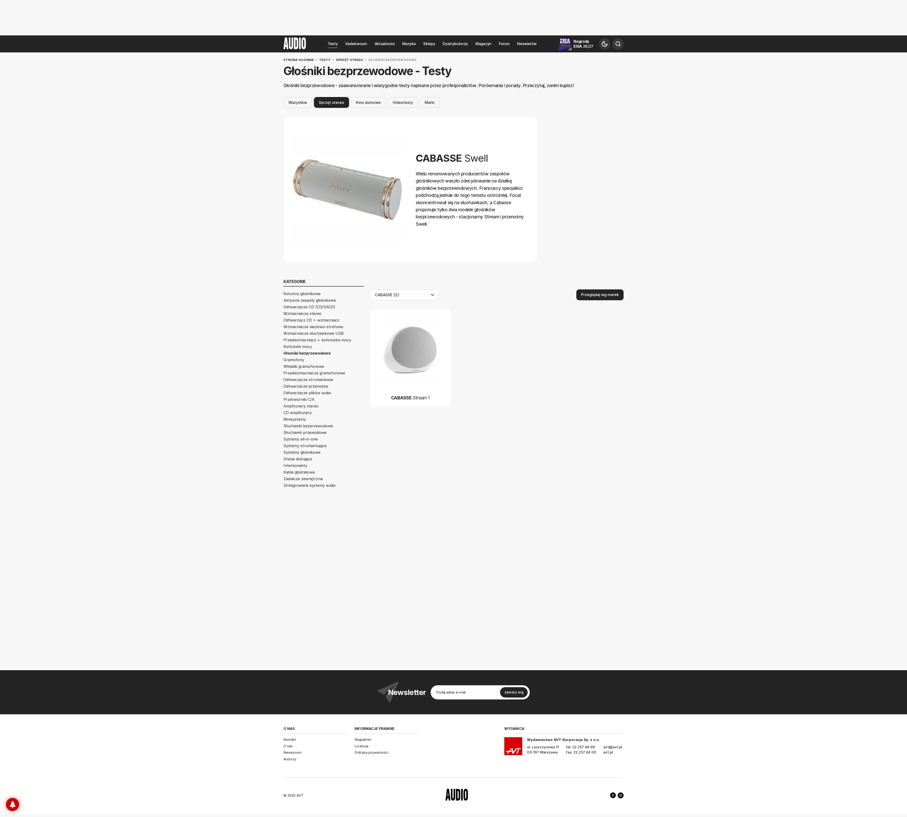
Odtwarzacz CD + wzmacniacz (311, 320)
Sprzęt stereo (331, 102)
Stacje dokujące (297, 459)
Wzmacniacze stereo (302, 313)
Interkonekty (295, 465)
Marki (430, 102)
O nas (288, 746)
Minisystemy (294, 419)
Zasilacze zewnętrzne (303, 478)
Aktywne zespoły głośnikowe (309, 300)
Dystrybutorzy (455, 44)
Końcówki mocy (297, 346)
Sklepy (429, 44)
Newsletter (527, 44)
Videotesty (403, 102)
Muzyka (409, 44)
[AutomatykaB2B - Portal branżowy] (456, 795)
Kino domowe (368, 102)
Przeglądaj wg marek (600, 294)
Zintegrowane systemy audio (309, 485)
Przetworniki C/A (298, 399)
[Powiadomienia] (12, 804)
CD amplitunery (297, 412)
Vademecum (356, 44)
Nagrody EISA (583, 44)
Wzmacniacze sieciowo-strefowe (313, 326)
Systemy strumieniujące (305, 445)
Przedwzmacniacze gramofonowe (314, 373)
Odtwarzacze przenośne (305, 386)
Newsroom (292, 752)
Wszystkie (297, 102)
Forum (504, 44)
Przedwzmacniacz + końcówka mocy (317, 340)
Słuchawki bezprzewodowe (308, 425)
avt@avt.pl (612, 747)
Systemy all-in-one (300, 439)
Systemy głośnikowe (302, 452)
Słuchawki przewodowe (304, 432)
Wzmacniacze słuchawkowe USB (313, 333)
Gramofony (293, 359)
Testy (333, 44)
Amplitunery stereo (301, 406)
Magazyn (483, 44)
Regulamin (363, 739)
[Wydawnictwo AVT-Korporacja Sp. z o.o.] (513, 747)
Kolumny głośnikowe (302, 293)
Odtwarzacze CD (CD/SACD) (309, 307)
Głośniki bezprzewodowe (307, 353)
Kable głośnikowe (299, 472)
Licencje (361, 746)
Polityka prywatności (372, 752)
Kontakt (289, 739)
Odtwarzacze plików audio (307, 392)
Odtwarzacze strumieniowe (308, 379)
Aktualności (385, 44)
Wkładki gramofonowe (303, 366)
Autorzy (289, 759)
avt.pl (608, 752)
